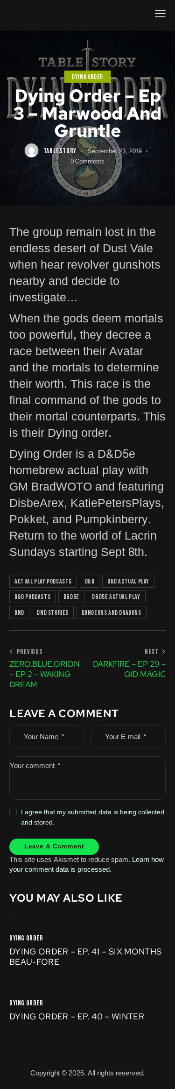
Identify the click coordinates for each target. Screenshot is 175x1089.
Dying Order (87, 77)
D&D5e (71, 597)
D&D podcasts (32, 597)
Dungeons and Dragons (111, 613)
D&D (90, 581)
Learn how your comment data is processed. (86, 865)
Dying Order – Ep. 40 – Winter (76, 1016)
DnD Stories (53, 613)
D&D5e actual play (116, 597)
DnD (19, 613)
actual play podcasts (43, 581)
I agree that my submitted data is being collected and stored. (92, 817)
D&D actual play (128, 581)
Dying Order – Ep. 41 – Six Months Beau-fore (85, 957)
